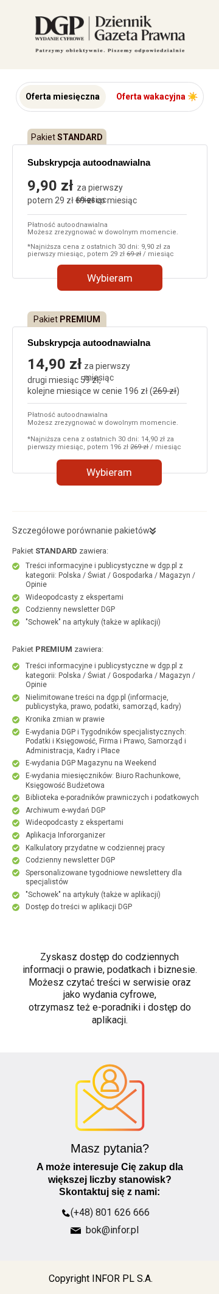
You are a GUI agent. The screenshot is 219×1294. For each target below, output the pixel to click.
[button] (62, 97)
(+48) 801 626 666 (110, 1212)
